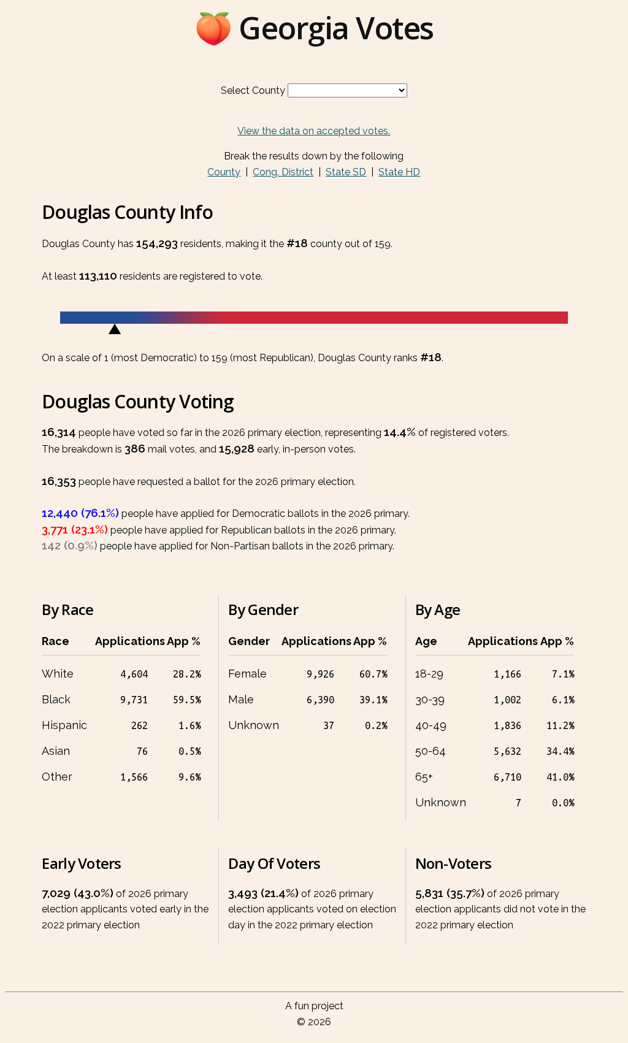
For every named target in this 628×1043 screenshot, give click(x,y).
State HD (399, 172)
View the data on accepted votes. (313, 131)
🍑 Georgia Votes (314, 27)
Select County (253, 90)
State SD (346, 172)
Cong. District (283, 172)
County (223, 172)
